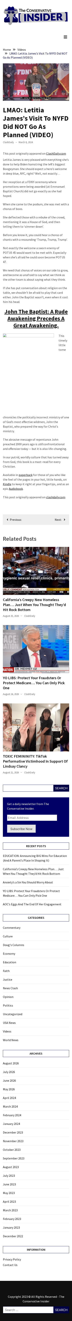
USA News (9, 1023)
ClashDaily (8, 142)
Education (9, 962)
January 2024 (11, 1124)
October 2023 (12, 1150)
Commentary (11, 928)
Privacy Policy (12, 1259)
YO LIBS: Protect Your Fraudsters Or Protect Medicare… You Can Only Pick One (34, 682)
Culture (8, 936)
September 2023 (13, 1158)
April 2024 (9, 1098)
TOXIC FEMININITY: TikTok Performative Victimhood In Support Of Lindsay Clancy (35, 761)
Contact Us (10, 1265)
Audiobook (16, 489)
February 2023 (12, 1219)
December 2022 (13, 1236)
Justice (7, 979)
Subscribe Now (21, 829)
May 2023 (9, 1193)
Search (61, 788)
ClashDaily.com (56, 153)
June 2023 (9, 1184)
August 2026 (11, 1063)
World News (10, 1040)
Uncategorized (12, 1014)
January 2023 (11, 1227)
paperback (25, 475)
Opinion (8, 997)
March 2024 (10, 1106)
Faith (6, 971)
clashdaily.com (55, 497)
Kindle (7, 484)
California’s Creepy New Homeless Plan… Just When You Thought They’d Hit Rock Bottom (34, 604)
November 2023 (13, 1141)
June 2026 (9, 1080)
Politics (8, 1005)
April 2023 (9, 1201)
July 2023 (9, 1176)
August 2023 (11, 1167)
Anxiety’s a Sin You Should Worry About (28, 882)
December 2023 (13, 1132)
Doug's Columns (13, 945)
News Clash (10, 988)
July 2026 (9, 1072)
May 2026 (9, 1089)
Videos (7, 1031)
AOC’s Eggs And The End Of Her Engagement (32, 904)
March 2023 (10, 1210)
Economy (9, 953)
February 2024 (12, 1115)
